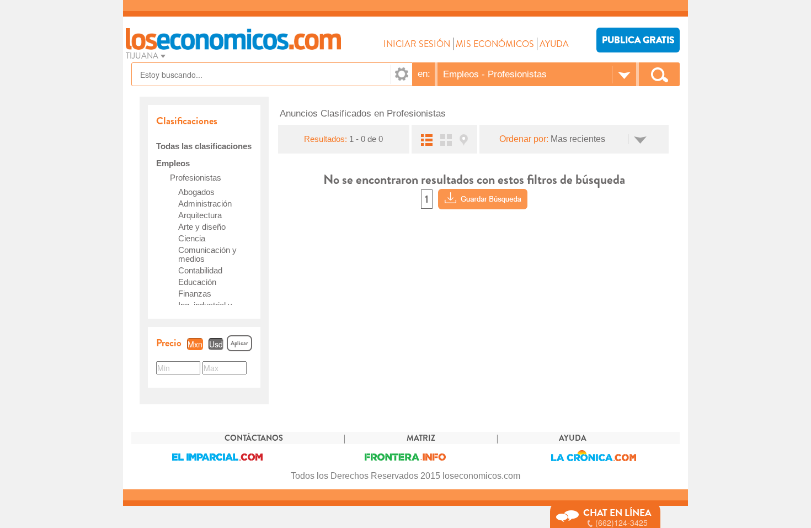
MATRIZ (421, 438)
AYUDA (554, 44)
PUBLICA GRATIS (638, 40)
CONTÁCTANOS (254, 438)
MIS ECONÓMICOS (495, 44)
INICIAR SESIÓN (416, 44)
